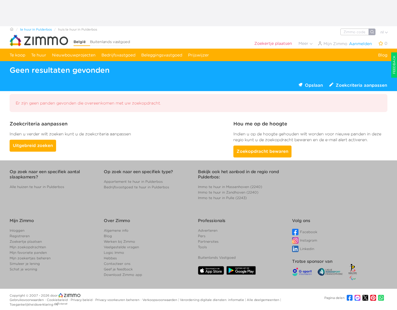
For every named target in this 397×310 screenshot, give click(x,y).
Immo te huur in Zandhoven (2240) (228, 192)
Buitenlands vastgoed (110, 42)
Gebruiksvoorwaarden (27, 300)
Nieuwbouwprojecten (74, 55)
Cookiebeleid (58, 300)
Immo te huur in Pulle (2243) (222, 198)
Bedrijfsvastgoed (118, 55)
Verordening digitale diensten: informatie (212, 300)
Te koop (17, 55)
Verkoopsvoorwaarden (160, 300)
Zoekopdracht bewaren (262, 151)
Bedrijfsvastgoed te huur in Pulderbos (136, 187)
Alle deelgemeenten (263, 300)
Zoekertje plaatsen (273, 43)
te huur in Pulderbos (36, 29)
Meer (304, 43)
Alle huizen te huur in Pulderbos (37, 187)
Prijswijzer (198, 55)
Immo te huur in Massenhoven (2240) (230, 187)
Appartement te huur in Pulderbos (133, 181)
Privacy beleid (82, 300)
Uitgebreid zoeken (33, 145)
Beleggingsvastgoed (161, 55)
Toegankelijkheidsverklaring (31, 304)
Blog (382, 55)
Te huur (38, 55)
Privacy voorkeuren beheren (117, 300)
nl (382, 32)
